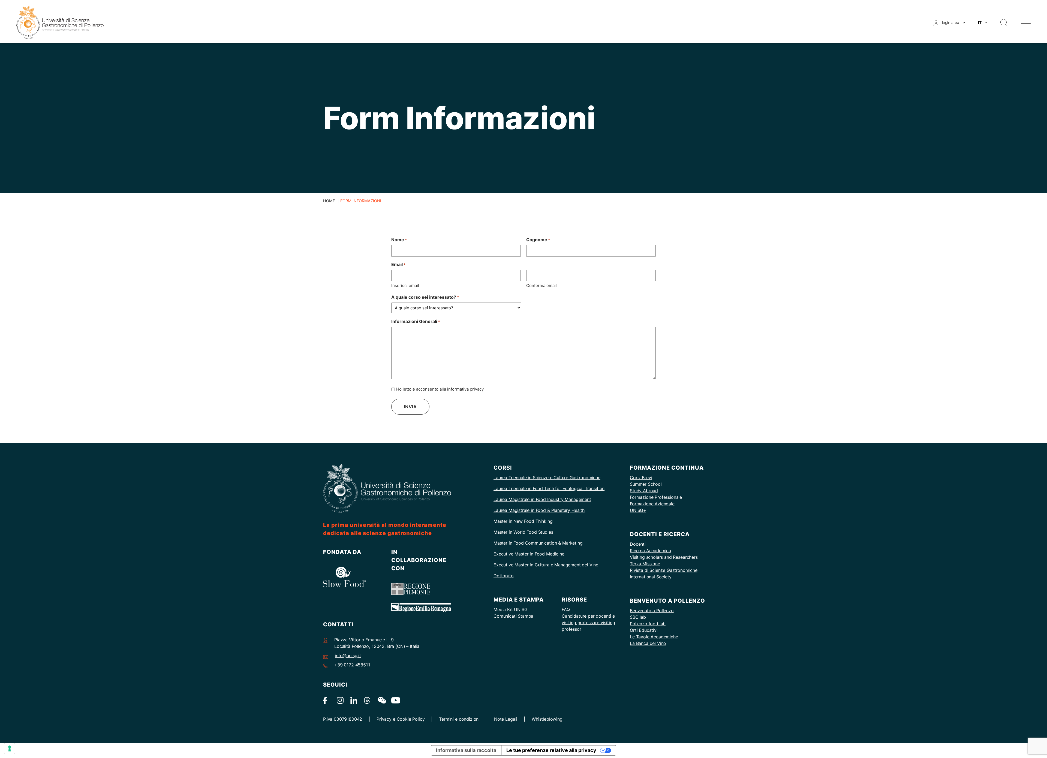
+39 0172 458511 (352, 665)
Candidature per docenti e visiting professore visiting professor (588, 622)
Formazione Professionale (656, 497)
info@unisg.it (348, 655)
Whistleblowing (547, 719)
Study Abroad (644, 490)
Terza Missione (645, 563)
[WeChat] (381, 700)
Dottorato (504, 575)
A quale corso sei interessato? (425, 297)
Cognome (538, 239)
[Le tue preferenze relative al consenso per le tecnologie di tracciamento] (9, 748)
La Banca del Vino (648, 643)
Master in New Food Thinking (523, 521)
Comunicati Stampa (513, 616)
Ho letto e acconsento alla (440, 389)
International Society (651, 576)
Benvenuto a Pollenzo (652, 610)
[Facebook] (326, 700)
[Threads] (367, 700)
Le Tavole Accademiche (654, 636)
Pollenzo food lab (648, 623)
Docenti (638, 544)
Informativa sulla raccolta (466, 750)
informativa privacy (465, 389)
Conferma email (541, 285)
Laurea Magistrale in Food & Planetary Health (539, 510)
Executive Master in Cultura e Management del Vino (546, 564)
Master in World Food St (518, 532)
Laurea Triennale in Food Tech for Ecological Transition (549, 488)
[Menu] (1026, 22)
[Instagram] (340, 700)
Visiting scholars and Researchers (664, 557)
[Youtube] (394, 700)
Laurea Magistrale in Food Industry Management (542, 499)
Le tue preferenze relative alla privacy (551, 750)
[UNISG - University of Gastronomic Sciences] (60, 22)
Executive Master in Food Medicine (529, 554)
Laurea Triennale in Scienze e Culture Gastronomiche (547, 477)
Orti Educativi (644, 630)
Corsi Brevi (641, 477)
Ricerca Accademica (650, 550)
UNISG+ (638, 510)
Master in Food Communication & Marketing (538, 543)
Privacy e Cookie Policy (401, 719)
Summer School (646, 484)
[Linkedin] (353, 700)
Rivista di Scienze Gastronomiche (663, 570)
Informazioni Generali (415, 321)
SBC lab (638, 617)
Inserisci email (405, 285)
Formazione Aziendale (652, 503)
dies (549, 532)
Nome (399, 239)
